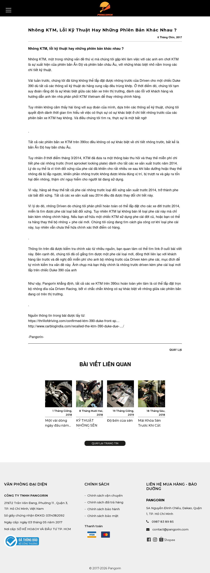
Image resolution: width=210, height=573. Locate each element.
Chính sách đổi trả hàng (105, 502)
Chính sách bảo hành (103, 509)
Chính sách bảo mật (102, 516)
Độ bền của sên (120, 420)
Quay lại (175, 350)
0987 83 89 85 (163, 522)
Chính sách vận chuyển (105, 495)
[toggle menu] (8, 10)
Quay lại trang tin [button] (105, 443)
